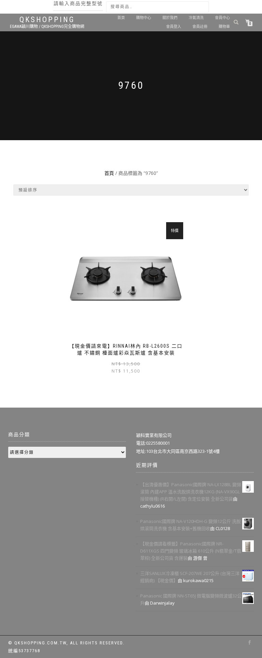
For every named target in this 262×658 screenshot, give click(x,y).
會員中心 (222, 18)
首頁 (121, 18)
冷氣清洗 (196, 18)
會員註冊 (199, 26)
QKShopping (47, 20)
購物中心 (143, 18)
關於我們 (169, 18)
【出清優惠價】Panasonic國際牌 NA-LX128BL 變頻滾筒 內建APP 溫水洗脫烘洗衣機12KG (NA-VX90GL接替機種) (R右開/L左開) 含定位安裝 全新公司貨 (190, 491)
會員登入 (173, 26)
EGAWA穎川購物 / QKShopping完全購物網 (47, 26)
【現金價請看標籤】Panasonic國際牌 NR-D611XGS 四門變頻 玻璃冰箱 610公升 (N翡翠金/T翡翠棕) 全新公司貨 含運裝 (190, 551)
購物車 (224, 26)
